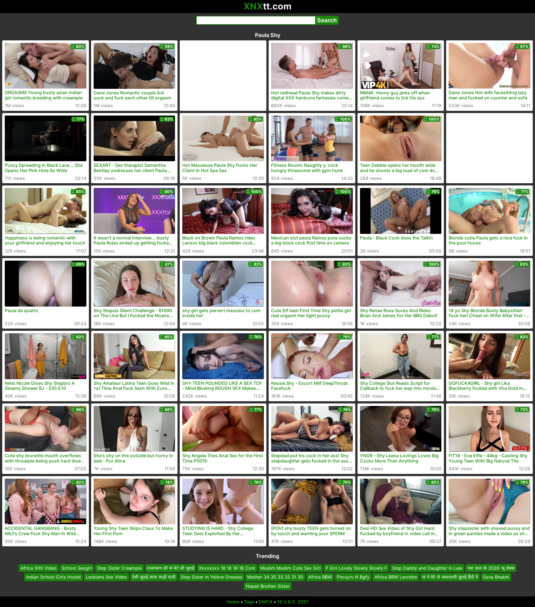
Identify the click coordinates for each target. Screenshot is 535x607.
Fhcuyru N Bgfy (353, 577)
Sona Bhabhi (496, 577)
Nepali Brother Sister (268, 586)
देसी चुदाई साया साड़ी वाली (154, 577)
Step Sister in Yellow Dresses (211, 577)
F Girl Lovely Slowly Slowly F (356, 568)
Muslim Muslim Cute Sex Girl (290, 568)
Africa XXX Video (39, 568)
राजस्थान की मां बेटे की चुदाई (170, 568)
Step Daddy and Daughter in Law (427, 568)
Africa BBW (320, 577)
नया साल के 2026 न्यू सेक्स (490, 568)
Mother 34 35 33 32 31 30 (275, 577)
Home (233, 601)
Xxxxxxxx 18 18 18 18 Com (227, 568)
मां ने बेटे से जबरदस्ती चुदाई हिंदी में (450, 577)
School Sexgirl (77, 568)
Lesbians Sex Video (106, 577)
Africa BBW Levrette (395, 577)
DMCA (266, 601)
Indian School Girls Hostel (53, 577)
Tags (249, 601)
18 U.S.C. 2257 (293, 601)
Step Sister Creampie (119, 568)
